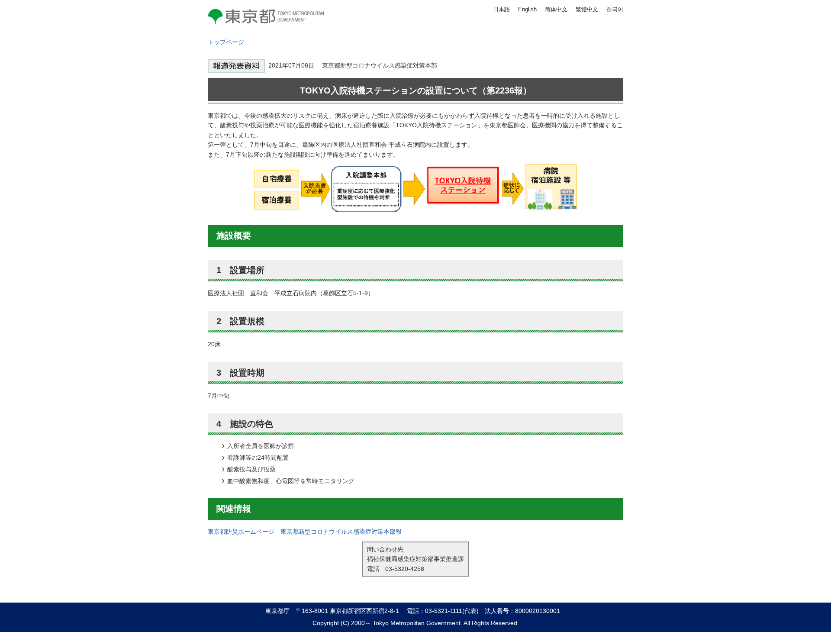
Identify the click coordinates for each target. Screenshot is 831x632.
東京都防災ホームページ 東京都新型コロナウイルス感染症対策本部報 (305, 531)
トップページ (226, 42)
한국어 (614, 9)
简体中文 (556, 9)
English (527, 9)
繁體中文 (587, 9)
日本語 (501, 9)
